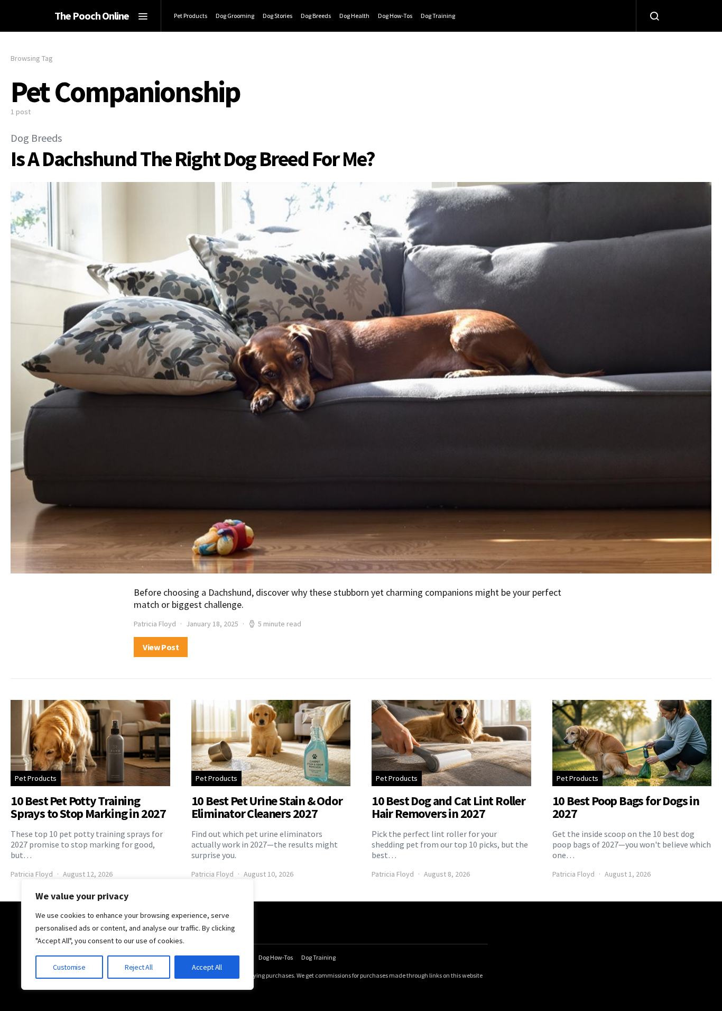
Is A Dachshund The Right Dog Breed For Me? (193, 158)
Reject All (139, 967)
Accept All (207, 967)
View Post (161, 647)
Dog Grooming (235, 16)
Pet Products (190, 16)
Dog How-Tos (395, 16)
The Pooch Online (91, 15)
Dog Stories (277, 16)
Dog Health (354, 16)
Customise (69, 967)
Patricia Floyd (155, 624)
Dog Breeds (316, 16)
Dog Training (438, 16)
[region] (137, 934)
